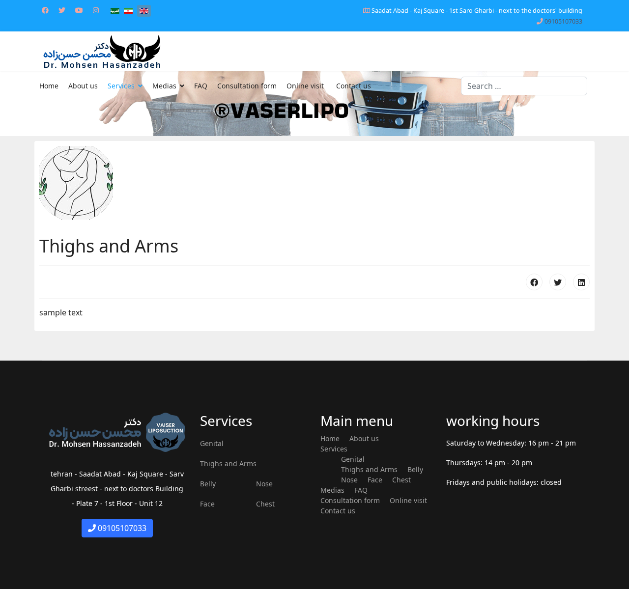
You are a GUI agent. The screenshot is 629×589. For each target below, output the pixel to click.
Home (48, 85)
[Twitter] (61, 10)
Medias (164, 85)
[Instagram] (96, 10)
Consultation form (247, 85)
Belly (208, 483)
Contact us (353, 85)
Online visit (305, 85)
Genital (212, 443)
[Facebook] (45, 10)
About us (83, 85)
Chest (265, 503)
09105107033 (563, 21)
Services (121, 85)
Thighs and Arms (228, 463)
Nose (264, 483)
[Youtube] (79, 10)
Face (207, 503)
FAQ (200, 85)
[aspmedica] (314, 103)
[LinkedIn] (581, 282)
